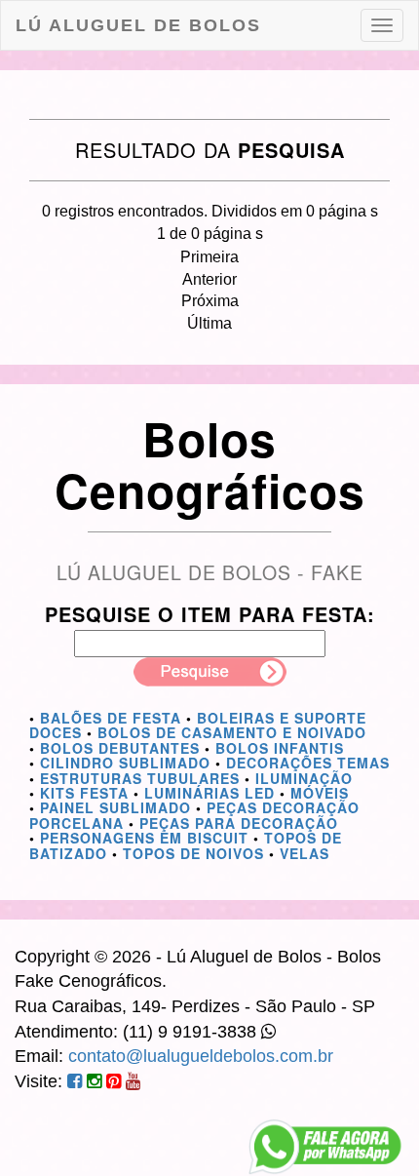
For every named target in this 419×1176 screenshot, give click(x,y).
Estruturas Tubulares (140, 778)
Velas (304, 853)
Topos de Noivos (193, 853)
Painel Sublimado (115, 807)
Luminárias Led (209, 793)
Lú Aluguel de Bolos (138, 25)
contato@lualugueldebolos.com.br (200, 1056)
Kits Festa (84, 793)
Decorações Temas (308, 762)
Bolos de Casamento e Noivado (231, 732)
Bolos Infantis (279, 748)
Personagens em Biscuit (144, 837)
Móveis (319, 793)
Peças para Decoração (238, 823)
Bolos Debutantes (120, 748)
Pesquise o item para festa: (210, 614)
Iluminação (304, 778)
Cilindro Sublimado (125, 762)
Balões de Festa (110, 717)
